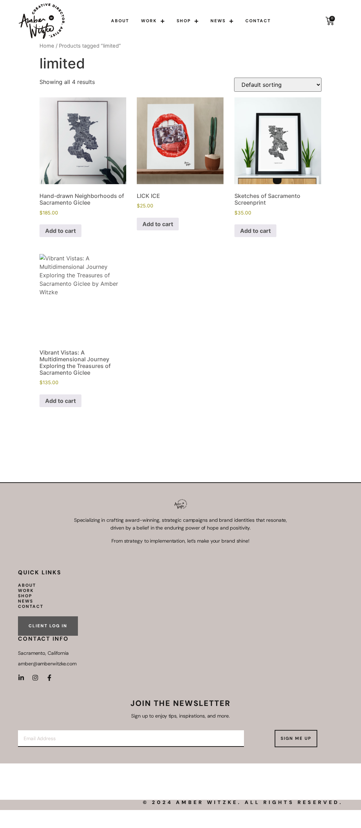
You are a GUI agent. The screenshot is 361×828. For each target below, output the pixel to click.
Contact (258, 21)
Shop (184, 21)
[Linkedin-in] (21, 678)
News (218, 21)
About (120, 21)
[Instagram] (35, 678)
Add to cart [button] (60, 230)
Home (46, 46)
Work (149, 21)
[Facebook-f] (49, 678)
